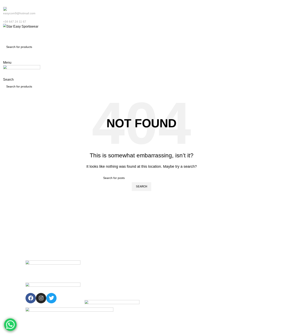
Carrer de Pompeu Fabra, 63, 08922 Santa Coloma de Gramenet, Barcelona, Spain (230, 295)
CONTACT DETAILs (216, 264)
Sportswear (151, 271)
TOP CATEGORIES (156, 264)
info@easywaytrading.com (221, 285)
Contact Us (92, 292)
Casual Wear (152, 278)
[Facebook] (30, 298)
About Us (91, 278)
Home (88, 271)
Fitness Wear (152, 292)
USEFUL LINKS (95, 264)
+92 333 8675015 (215, 278)
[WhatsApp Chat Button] (10, 324)
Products (90, 285)
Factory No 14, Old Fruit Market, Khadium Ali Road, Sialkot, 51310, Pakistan (226, 310)
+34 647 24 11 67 (215, 271)
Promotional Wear (155, 299)
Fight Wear (151, 285)
